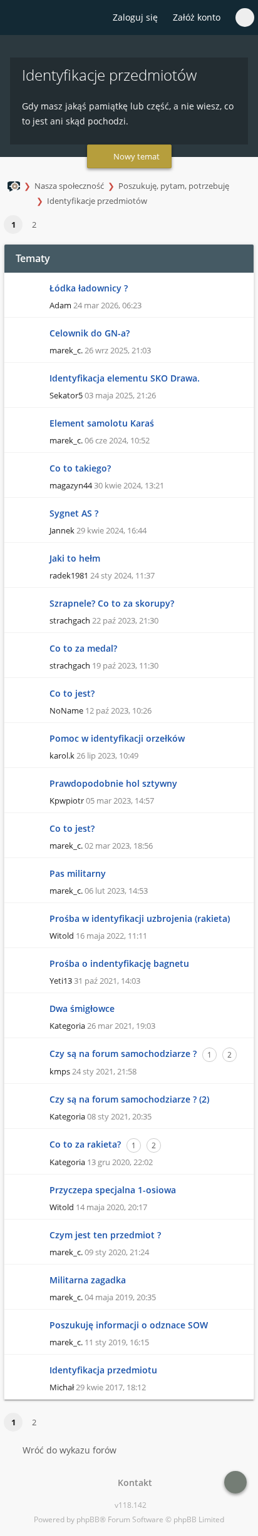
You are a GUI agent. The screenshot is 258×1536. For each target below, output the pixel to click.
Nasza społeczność (69, 185)
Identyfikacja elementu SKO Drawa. (124, 378)
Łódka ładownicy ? (88, 288)
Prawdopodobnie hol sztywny (113, 783)
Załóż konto (196, 17)
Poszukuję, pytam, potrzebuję (173, 185)
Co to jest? (72, 693)
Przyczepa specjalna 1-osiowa (112, 1190)
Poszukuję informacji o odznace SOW (128, 1325)
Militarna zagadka (87, 1280)
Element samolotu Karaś (101, 423)
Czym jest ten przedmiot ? (105, 1235)
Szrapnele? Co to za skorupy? (111, 603)
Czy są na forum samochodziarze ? (123, 1053)
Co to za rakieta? (85, 1144)
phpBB (88, 1519)
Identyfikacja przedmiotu (103, 1370)
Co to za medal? (83, 648)
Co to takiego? (80, 468)
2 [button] (34, 224)
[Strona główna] (17, 18)
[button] (50, 225)
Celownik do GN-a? (89, 333)
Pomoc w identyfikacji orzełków (117, 738)
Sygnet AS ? (73, 513)
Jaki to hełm (74, 558)
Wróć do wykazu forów (69, 1450)
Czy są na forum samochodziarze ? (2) (129, 1099)
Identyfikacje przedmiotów (97, 200)
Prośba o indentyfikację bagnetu (119, 963)
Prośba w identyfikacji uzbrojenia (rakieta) (139, 918)
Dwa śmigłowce (82, 1008)
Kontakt (132, 1482)
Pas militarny (77, 873)
